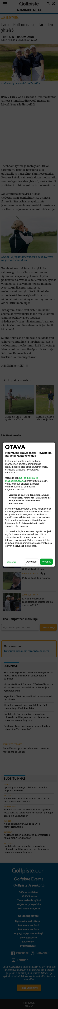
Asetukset (31, 561)
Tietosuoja (10, 561)
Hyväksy (46, 561)
